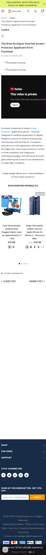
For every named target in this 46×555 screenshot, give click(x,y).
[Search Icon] (28, 11)
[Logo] (15, 11)
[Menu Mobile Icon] (2, 11)
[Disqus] (23, 324)
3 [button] (24, 263)
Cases (12, 17)
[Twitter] (9, 475)
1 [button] (19, 263)
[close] (44, 4)
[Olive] (38, 247)
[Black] (30, 247)
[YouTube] (26, 475)
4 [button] (26, 263)
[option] (11, 220)
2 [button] (21, 263)
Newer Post (36, 281)
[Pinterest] (21, 475)
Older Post (9, 281)
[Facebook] (3, 475)
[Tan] (34, 247)
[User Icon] (35, 11)
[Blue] (9, 246)
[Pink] (13, 246)
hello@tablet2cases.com (30, 536)
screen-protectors (13, 273)
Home (4, 17)
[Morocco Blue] (27, 247)
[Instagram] (15, 475)
